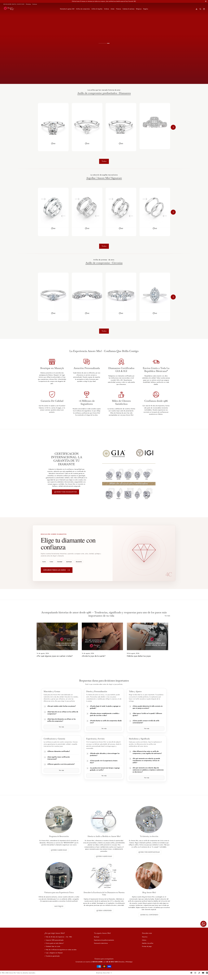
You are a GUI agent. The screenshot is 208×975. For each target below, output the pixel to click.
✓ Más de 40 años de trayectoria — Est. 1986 (58, 937)
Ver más (61, 727)
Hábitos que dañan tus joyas (139, 656)
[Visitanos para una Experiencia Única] (58, 875)
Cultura (144, 940)
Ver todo (167, 616)
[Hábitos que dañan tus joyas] (147, 636)
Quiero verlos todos (123, 76)
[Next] (173, 127)
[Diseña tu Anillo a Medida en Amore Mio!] (104, 819)
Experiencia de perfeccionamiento (104, 940)
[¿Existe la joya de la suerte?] (102, 636)
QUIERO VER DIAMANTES (65, 492)
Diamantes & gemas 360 (67, 9)
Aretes (112, 9)
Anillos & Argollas (97, 9)
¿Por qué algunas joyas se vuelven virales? (55, 656)
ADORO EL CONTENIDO (149, 915)
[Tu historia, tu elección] (149, 819)
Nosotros (144, 937)
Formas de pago (147, 946)
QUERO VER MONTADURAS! (149, 852)
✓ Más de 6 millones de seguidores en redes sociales (60, 950)
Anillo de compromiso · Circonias (104, 262)
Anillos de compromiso (83, 9)
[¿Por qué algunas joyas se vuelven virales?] (57, 636)
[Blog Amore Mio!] (149, 875)
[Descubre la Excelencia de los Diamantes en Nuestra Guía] (104, 875)
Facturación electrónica (101, 943)
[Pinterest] (207, 973)
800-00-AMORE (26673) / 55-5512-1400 (13, 4)
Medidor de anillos (147, 943)
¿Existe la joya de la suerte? (93, 656)
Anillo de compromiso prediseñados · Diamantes (104, 93)
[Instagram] (195, 973)
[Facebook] (191, 973)
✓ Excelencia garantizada (52, 956)
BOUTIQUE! (58, 906)
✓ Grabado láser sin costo (52, 946)
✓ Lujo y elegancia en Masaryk (53, 953)
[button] (53, 144)
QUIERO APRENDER (104, 910)
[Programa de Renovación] (58, 819)
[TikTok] (199, 973)
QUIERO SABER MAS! (59, 850)
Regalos (145, 9)
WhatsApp (28, 4)
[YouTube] (203, 973)
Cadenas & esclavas (128, 9)
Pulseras (118, 9)
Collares (106, 9)
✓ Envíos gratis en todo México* (54, 943)
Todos (104, 161)
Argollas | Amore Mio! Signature (104, 178)
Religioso (139, 9)
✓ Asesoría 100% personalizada (53, 940)
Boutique (34, 4)
